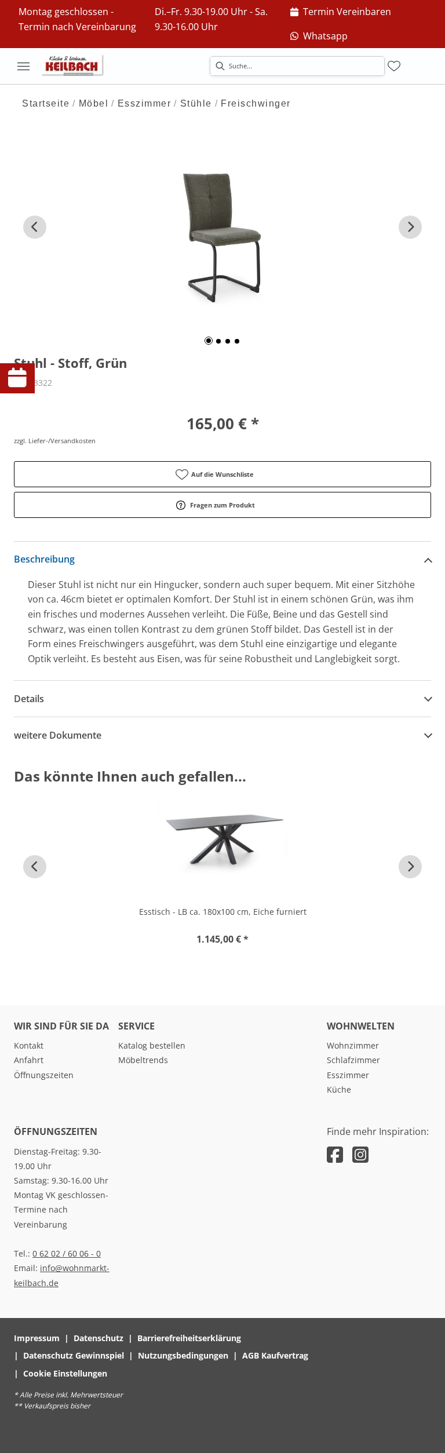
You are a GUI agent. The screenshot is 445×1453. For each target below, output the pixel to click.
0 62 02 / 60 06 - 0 (66, 1253)
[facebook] (335, 1154)
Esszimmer (145, 103)
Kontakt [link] (28, 1045)
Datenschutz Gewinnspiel (73, 1355)
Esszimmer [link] (348, 1074)
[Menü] (23, 66)
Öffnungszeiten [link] (44, 1074)
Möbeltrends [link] (143, 1059)
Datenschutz (98, 1338)
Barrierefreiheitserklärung (189, 1338)
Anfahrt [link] (28, 1059)
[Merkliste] (394, 66)
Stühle (196, 103)
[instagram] (360, 1154)
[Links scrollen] (34, 227)
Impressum (37, 1338)
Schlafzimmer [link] (353, 1059)
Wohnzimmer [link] (353, 1045)
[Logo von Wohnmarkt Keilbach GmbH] (76, 66)
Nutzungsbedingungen (183, 1355)
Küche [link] (339, 1089)
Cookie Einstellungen (65, 1373)
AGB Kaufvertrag (275, 1355)
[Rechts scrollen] (410, 227)
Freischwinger (256, 103)
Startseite (46, 103)
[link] (340, 12)
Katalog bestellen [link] (151, 1045)
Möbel (94, 103)
